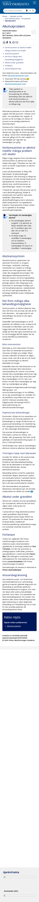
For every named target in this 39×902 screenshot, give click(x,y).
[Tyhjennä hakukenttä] (30, 10)
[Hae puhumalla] (26, 10)
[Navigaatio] (34, 3)
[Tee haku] (33, 10)
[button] (4, 42)
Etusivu (4, 16)
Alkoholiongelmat (14, 626)
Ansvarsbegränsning (13, 69)
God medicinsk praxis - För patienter (18, 19)
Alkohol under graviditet (14, 63)
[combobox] (19, 11)
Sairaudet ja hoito (16, 16)
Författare (8, 66)
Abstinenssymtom (12, 54)
